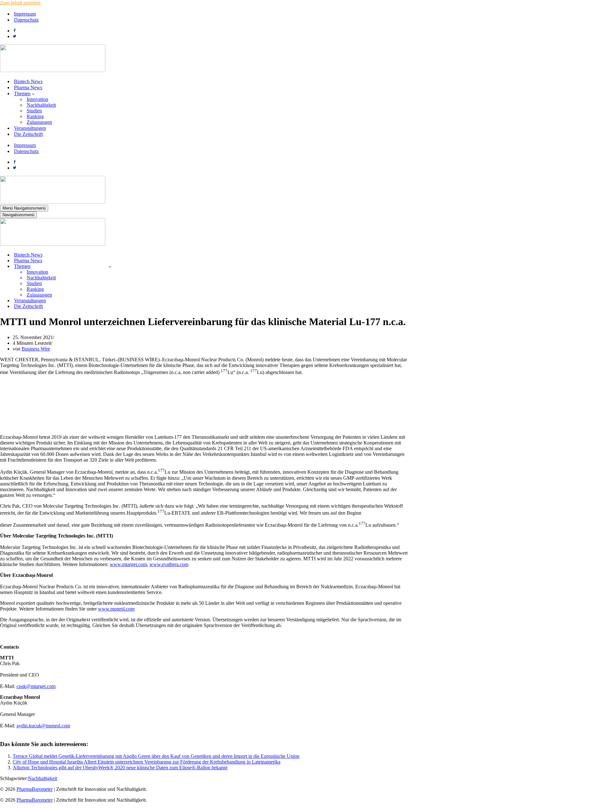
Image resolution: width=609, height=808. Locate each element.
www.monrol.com (116, 608)
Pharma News (28, 87)
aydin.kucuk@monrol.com (43, 725)
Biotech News (28, 81)
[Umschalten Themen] (110, 266)
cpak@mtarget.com (36, 686)
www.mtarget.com (128, 564)
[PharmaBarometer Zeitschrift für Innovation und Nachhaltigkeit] (52, 70)
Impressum (25, 14)
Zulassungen (39, 122)
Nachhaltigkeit (41, 105)
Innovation (37, 99)
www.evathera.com (168, 564)
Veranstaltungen (30, 128)
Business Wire (36, 348)
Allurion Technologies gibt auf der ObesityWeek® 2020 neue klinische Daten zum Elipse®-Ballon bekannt (120, 767)
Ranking (35, 116)
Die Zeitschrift (28, 134)
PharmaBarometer (34, 789)
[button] (33, 94)
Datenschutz (26, 20)
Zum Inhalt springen (20, 2)
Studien (34, 110)
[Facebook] (14, 30)
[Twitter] (14, 36)
